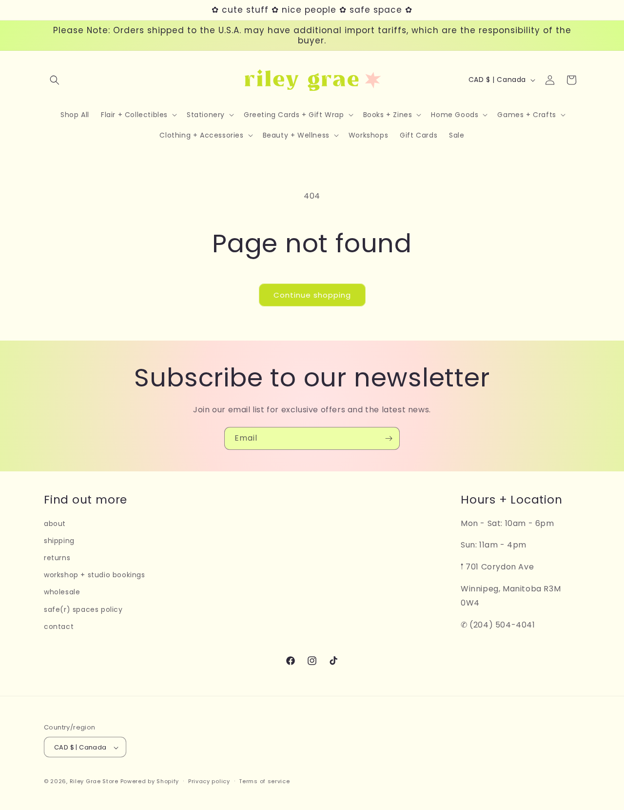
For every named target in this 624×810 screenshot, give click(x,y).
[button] (54, 80)
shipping (59, 541)
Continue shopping (312, 295)
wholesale (62, 592)
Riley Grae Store (94, 782)
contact (59, 626)
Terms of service (264, 781)
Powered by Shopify (149, 782)
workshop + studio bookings (94, 575)
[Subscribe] (388, 438)
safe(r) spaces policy (83, 609)
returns (57, 558)
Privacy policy (209, 781)
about (55, 523)
